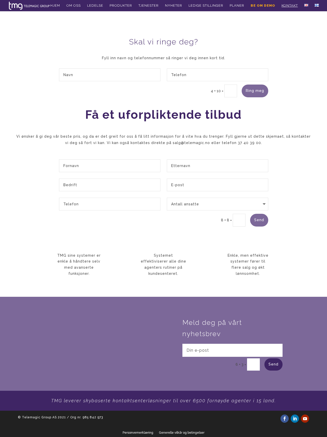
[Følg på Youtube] (305, 419)
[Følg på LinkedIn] (295, 419)
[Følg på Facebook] (285, 419)
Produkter (121, 5)
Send (259, 220)
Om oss (73, 5)
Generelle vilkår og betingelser (181, 432)
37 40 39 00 (249, 143)
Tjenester (148, 5)
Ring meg (255, 91)
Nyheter (173, 5)
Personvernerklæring (138, 432)
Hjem (55, 5)
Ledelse (95, 5)
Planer (237, 5)
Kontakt (290, 5)
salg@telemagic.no (191, 143)
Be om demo (263, 5)
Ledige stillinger (206, 5)
